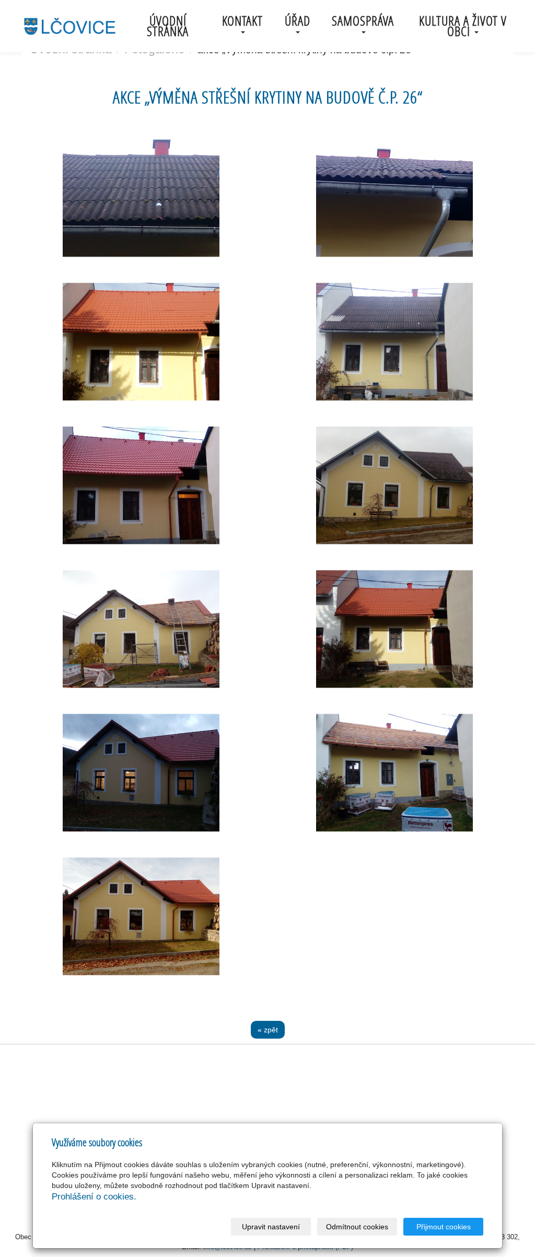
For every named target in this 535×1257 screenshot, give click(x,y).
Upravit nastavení (271, 1227)
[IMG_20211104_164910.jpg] (141, 485)
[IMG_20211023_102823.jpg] (141, 629)
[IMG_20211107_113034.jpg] (394, 629)
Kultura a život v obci (463, 26)
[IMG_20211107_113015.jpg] (141, 341)
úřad (297, 20)
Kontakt (242, 20)
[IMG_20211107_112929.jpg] (141, 916)
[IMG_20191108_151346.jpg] (394, 198)
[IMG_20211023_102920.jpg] (394, 772)
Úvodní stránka (168, 26)
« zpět (268, 1030)
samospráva (363, 20)
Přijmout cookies (443, 1227)
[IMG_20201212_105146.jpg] (394, 485)
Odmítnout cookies (357, 1227)
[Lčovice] (69, 25)
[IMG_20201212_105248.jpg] (141, 198)
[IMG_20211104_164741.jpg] (141, 772)
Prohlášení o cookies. (94, 1197)
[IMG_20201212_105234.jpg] (394, 341)
